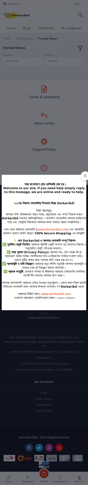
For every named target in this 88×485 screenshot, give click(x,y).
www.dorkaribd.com (52, 229)
